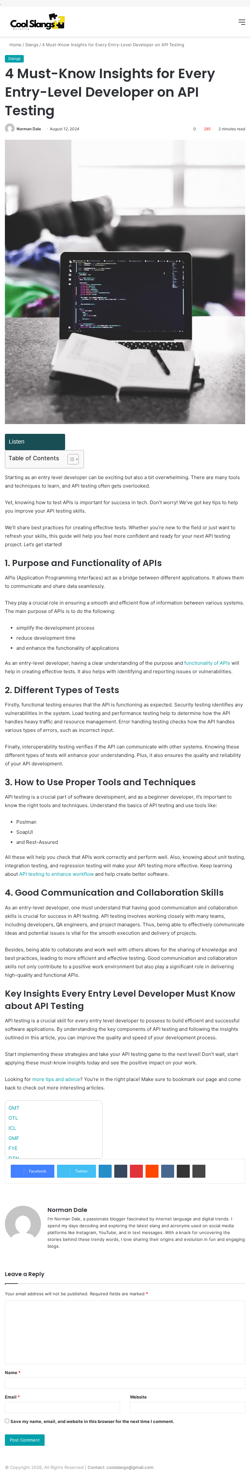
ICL (12, 1128)
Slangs (31, 44)
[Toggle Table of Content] (69, 459)
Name (13, 1372)
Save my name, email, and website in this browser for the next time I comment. (92, 1421)
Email (12, 1397)
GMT (14, 1108)
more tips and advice (56, 1079)
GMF (13, 1138)
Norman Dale (29, 128)
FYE (13, 1148)
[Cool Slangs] (36, 21)
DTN (13, 1158)
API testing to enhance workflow (56, 874)
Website (138, 1397)
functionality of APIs (207, 663)
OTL (13, 1118)
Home (14, 44)
